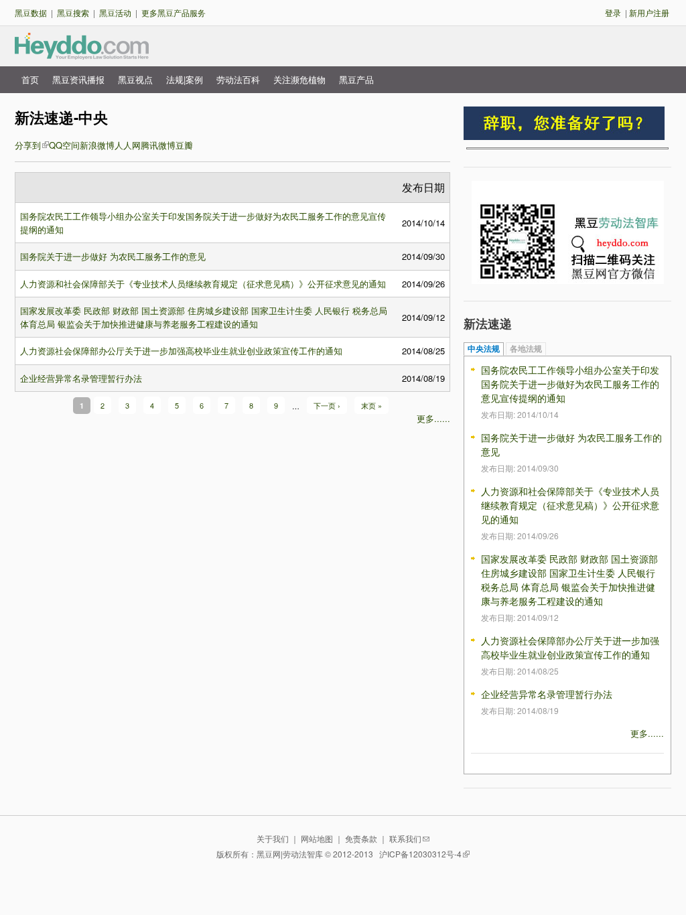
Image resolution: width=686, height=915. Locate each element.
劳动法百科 (238, 79)
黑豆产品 (356, 79)
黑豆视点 (135, 79)
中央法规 (484, 349)
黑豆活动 (115, 12)
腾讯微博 (158, 145)
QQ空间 (64, 145)
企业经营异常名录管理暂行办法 (81, 378)
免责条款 (361, 838)
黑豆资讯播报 (78, 79)
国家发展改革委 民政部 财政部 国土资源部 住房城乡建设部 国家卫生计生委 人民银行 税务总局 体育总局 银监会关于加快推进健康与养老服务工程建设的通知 (203, 317)
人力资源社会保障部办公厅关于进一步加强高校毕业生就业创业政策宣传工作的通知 (181, 350)
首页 (30, 79)
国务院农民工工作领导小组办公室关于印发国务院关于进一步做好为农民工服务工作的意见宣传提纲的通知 (570, 384)
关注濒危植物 (299, 79)
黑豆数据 (31, 12)
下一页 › (327, 405)
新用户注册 (649, 12)
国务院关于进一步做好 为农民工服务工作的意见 (113, 256)
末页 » (371, 405)
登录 (613, 12)
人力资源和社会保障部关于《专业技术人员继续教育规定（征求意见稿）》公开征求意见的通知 (203, 283)
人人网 (128, 145)
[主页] (82, 53)
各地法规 (526, 349)
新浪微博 (97, 145)
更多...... (433, 418)
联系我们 (405, 838)
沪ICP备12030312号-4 (420, 853)
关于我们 (273, 838)
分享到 (28, 145)
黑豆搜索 (73, 12)
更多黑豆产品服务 (173, 12)
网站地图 (317, 838)
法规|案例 (184, 79)
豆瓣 (184, 145)
